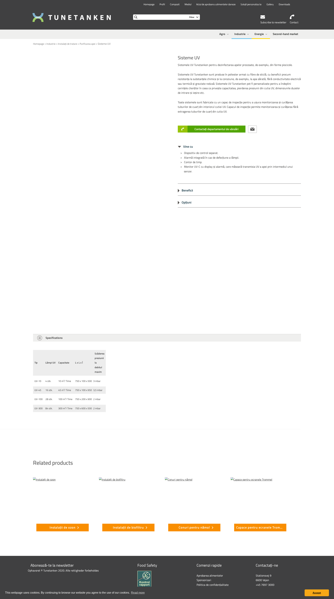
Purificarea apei (87, 44)
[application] (227, 34)
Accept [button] (317, 592)
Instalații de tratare (67, 44)
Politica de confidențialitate (213, 585)
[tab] (50, 337)
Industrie (50, 44)
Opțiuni (185, 202)
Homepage (38, 44)
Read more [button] (138, 592)
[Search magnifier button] (135, 17)
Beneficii (186, 190)
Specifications (54, 338)
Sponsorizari (204, 580)
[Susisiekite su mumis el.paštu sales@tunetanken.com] (252, 129)
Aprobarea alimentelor (210, 575)
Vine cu (187, 146)
